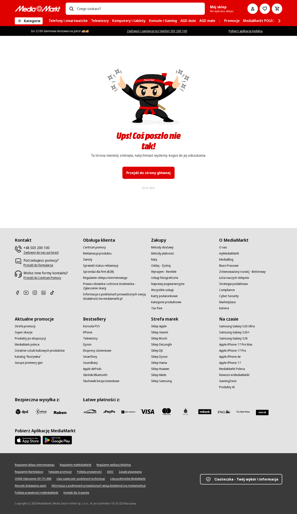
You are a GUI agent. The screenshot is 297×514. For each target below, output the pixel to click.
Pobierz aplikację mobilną (245, 31)
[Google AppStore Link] (57, 440)
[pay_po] (109, 411)
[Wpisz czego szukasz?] (71, 8)
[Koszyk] (277, 8)
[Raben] (60, 412)
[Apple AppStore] (28, 440)
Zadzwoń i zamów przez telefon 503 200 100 (157, 31)
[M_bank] (205, 411)
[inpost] (41, 411)
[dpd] (22, 411)
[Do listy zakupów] (265, 8)
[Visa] (147, 411)
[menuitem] (68, 21)
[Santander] (262, 412)
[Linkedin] (45, 292)
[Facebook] (19, 292)
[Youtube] (27, 292)
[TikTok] (54, 292)
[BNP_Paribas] (128, 411)
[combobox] (139, 9)
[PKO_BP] (186, 411)
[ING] (224, 411)
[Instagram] (36, 292)
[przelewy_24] (90, 411)
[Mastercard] (167, 411)
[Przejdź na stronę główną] (37, 9)
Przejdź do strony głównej (148, 172)
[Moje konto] (252, 8)
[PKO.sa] (243, 411)
